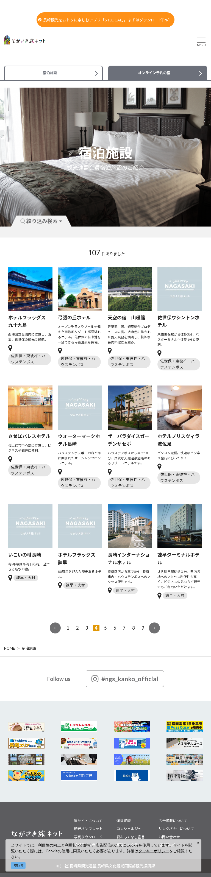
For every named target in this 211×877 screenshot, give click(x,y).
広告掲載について (173, 821)
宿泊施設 (29, 648)
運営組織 (123, 821)
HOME (9, 648)
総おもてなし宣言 (130, 837)
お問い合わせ (169, 837)
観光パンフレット (88, 828)
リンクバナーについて (176, 828)
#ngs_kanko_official (129, 679)
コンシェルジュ (128, 828)
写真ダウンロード (88, 837)
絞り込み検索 (42, 221)
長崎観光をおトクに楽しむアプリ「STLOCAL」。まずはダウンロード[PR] (106, 20)
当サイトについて (88, 821)
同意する (18, 865)
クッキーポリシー (153, 850)
